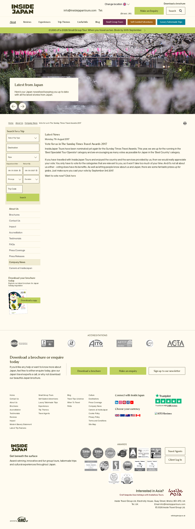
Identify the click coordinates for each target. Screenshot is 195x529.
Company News (31, 123)
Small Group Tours (114, 21)
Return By (26, 164)
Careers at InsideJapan (20, 268)
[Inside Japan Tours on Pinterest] (124, 402)
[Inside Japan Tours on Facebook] (128, 402)
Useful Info (82, 22)
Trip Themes (64, 22)
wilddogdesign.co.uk (178, 516)
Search (172, 10)
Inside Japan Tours (23, 8)
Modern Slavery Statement (21, 424)
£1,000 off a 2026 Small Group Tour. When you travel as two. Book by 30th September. (95, 30)
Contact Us (14, 220)
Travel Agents (44, 413)
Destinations (94, 399)
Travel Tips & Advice (75, 399)
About (13, 22)
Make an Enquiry (149, 10)
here (73, 175)
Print (185, 123)
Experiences (44, 22)
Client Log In (175, 459)
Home (11, 123)
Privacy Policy (94, 417)
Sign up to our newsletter (167, 371)
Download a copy (29, 300)
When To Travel (73, 402)
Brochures (14, 214)
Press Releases (16, 256)
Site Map (92, 424)
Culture (91, 395)
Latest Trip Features (18, 428)
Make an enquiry (128, 371)
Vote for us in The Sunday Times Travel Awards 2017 (60, 123)
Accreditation (15, 232)
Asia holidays (138, 495)
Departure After (12, 164)
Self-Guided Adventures (142, 21)
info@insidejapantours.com (80, 10)
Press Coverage (17, 250)
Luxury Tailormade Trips (171, 21)
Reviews (27, 22)
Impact (12, 226)
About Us (19, 123)
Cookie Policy (94, 413)
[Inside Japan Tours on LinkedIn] (116, 402)
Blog (97, 22)
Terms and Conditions (97, 421)
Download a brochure (174, 3)
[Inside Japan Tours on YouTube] (131, 402)
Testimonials (15, 238)
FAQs (12, 244)
